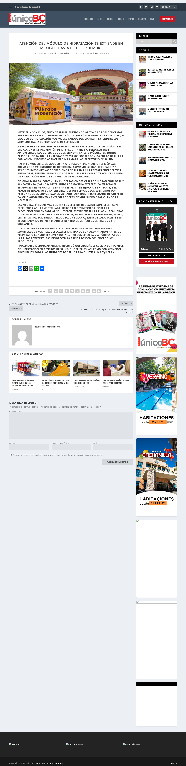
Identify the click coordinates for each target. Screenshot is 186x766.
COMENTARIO (15, 411)
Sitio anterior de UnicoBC (27, 7)
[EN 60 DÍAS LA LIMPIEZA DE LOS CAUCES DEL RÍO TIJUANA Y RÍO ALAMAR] (56, 368)
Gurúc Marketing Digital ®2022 (49, 763)
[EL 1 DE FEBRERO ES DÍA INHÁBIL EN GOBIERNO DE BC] (86, 368)
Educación (88, 19)
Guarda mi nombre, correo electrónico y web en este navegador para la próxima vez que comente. (57, 455)
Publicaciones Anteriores (156, 261)
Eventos (131, 19)
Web (95, 443)
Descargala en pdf (156, 255)
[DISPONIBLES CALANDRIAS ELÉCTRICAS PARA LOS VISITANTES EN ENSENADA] (26, 368)
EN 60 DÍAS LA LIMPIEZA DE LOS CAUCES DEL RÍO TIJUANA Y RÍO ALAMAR (55, 383)
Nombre (13, 443)
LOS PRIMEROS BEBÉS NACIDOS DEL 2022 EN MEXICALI (116, 381)
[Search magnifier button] (174, 41)
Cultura (110, 19)
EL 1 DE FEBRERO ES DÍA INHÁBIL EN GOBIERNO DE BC (86, 381)
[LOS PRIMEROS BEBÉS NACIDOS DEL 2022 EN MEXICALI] (117, 368)
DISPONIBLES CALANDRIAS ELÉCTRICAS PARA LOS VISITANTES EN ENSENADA (23, 383)
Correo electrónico (61, 443)
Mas (152, 19)
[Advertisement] (159, 706)
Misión (174, 763)
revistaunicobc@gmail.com (59, 53)
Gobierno (142, 19)
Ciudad (121, 19)
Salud (100, 19)
